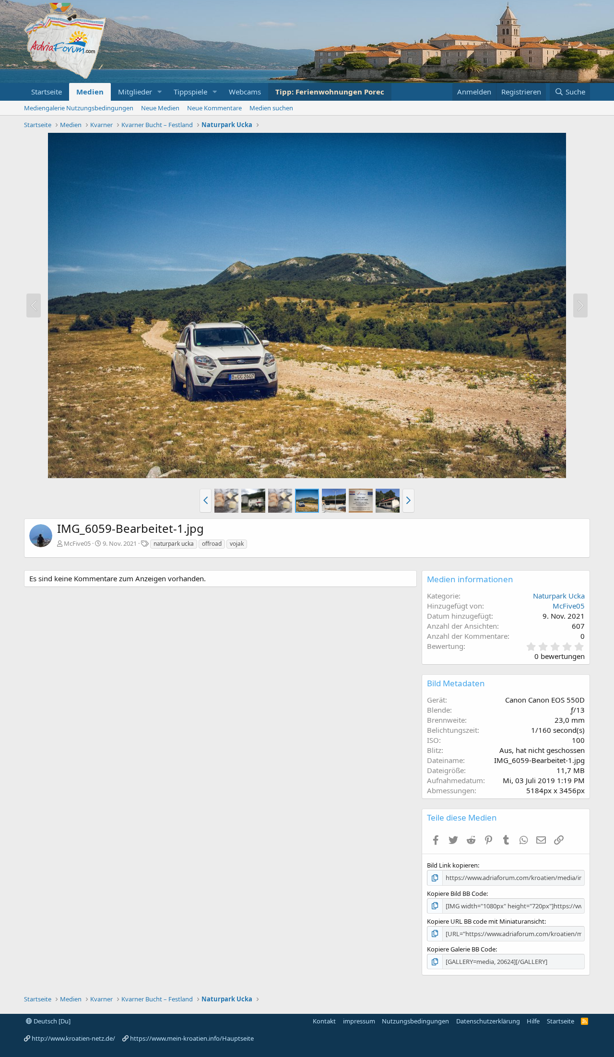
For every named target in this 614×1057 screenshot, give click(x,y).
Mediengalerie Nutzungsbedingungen (78, 108)
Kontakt (324, 1021)
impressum (359, 1021)
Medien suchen (271, 108)
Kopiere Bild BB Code (456, 893)
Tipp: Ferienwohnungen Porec (329, 91)
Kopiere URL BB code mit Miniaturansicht (485, 921)
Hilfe (533, 1021)
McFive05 (77, 543)
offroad (212, 544)
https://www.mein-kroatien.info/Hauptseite (192, 1038)
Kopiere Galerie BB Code (461, 949)
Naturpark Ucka (559, 595)
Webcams (245, 91)
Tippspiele (190, 91)
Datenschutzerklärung (488, 1021)
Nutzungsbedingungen (415, 1021)
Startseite (46, 91)
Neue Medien (160, 108)
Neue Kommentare (214, 108)
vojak (237, 544)
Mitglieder (135, 91)
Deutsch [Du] (51, 1021)
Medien (90, 91)
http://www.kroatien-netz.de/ (73, 1038)
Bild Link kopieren (452, 865)
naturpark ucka (174, 544)
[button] (159, 92)
